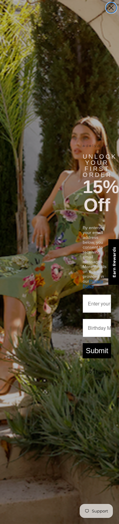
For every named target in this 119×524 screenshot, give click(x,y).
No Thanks (97, 371)
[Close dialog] (111, 7)
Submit (97, 350)
